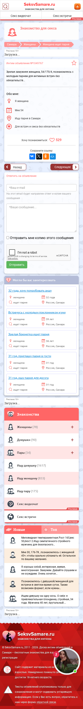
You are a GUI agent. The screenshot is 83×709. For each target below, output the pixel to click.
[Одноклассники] (46, 157)
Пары (21, 453)
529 (59, 140)
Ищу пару (24, 491)
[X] (39, 157)
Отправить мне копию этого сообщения (42, 238)
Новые (19, 529)
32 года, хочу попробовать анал (30, 290)
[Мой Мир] (53, 157)
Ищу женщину (27, 478)
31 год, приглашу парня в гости (29, 356)
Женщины (24, 427)
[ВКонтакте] (32, 157)
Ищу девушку (27, 465)
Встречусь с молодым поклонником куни (37, 312)
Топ (54, 529)
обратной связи (46, 702)
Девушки (24, 440)
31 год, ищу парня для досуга (28, 378)
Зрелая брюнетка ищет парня (28, 334)
